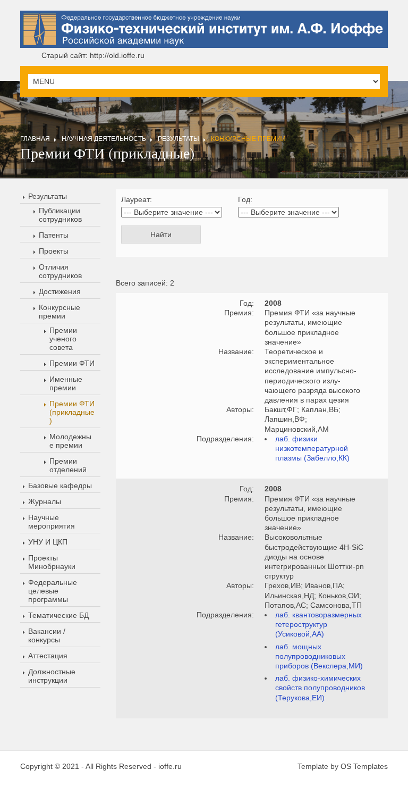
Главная (35, 139)
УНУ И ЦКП (47, 542)
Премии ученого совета (63, 338)
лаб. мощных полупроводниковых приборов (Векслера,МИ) (319, 656)
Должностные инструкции (51, 675)
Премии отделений (68, 465)
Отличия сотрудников (60, 271)
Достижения (60, 291)
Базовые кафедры (60, 485)
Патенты (54, 235)
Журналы (44, 501)
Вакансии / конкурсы (46, 635)
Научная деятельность (104, 139)
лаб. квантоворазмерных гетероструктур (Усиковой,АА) (318, 624)
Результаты (178, 139)
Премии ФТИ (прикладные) (72, 412)
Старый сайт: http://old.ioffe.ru (92, 55)
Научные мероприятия (51, 521)
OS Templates (364, 766)
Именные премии (65, 383)
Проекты (54, 251)
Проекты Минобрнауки (51, 562)
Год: (245, 199)
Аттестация (47, 655)
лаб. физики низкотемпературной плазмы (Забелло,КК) (312, 448)
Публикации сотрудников (60, 214)
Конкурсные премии (248, 139)
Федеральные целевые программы (52, 591)
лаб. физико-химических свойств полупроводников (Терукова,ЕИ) (320, 687)
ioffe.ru (170, 766)
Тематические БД (58, 615)
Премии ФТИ (72, 363)
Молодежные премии (70, 440)
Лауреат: (136, 199)
